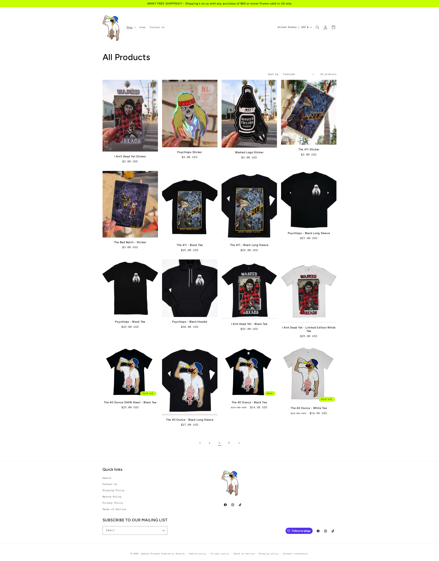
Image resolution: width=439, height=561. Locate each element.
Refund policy (198, 554)
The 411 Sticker (308, 149)
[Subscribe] (163, 530)
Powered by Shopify (173, 554)
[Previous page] (200, 443)
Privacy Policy (113, 502)
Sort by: (274, 74)
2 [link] (219, 442)
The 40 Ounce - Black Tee (249, 402)
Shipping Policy (114, 490)
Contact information (295, 554)
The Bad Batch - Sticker (130, 242)
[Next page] (239, 443)
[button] (130, 27)
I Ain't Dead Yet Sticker (130, 156)
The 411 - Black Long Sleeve (249, 245)
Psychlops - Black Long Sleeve (309, 233)
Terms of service (244, 554)
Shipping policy (269, 554)
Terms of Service (114, 509)
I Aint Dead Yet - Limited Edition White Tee (309, 329)
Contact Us (110, 484)
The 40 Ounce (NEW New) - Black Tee (130, 402)
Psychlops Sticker (189, 152)
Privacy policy (220, 554)
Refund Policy (112, 496)
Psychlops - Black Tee (130, 321)
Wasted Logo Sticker (249, 152)
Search (107, 478)
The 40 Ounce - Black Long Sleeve (189, 419)
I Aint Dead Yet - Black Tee (249, 324)
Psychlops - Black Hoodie (189, 321)
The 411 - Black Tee (190, 245)
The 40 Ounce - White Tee (309, 408)
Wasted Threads (151, 554)
